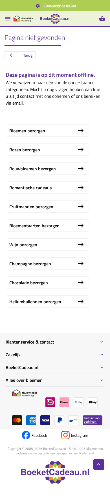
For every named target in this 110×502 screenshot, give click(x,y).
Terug (27, 55)
